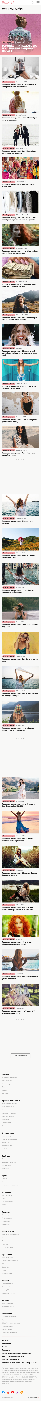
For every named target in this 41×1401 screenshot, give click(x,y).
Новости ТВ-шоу (7, 1283)
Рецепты (5, 1178)
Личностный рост (8, 1218)
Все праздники (7, 1273)
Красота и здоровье (11, 1101)
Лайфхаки (5, 1168)
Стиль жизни (8, 1232)
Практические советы (9, 1139)
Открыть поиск (33, 2)
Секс (3, 1198)
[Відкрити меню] (38, 2)
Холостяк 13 (6, 1287)
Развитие (6, 1212)
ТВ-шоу (5, 1281)
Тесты (4, 1241)
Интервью (5, 1093)
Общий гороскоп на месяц (11, 1323)
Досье (4, 1087)
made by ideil (33, 1397)
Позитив (5, 1244)
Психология (6, 1221)
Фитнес (4, 1126)
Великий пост (6, 1267)
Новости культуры (8, 1306)
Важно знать (6, 1224)
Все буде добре (8, 42)
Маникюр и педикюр (9, 1113)
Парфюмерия (6, 1123)
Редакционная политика (13, 1356)
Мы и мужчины (7, 1195)
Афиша (5, 1300)
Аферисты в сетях (8, 1293)
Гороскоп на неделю (9, 1320)
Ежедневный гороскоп (9, 1332)
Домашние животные (9, 1162)
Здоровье (5, 1119)
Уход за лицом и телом (9, 1103)
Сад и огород (6, 1165)
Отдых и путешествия (9, 1238)
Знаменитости (7, 1080)
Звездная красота (8, 1084)
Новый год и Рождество (10, 1261)
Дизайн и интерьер (8, 1159)
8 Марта (5, 1264)
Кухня (4, 1176)
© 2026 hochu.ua (7, 1397)
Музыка (4, 1090)
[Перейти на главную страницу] (7, 2)
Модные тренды (7, 1145)
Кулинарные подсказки (10, 1185)
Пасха (4, 1270)
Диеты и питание (8, 1116)
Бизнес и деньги (7, 1215)
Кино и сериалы (7, 1303)
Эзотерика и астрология (10, 1234)
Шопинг (4, 1149)
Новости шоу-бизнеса (9, 1077)
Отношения (7, 1192)
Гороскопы (7, 1314)
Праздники (7, 1255)
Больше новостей (20, 1056)
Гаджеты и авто (7, 1247)
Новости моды (7, 1136)
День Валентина (7, 1257)
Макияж (4, 1110)
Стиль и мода (8, 1133)
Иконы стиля (6, 1142)
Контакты (6, 1344)
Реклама (6, 1350)
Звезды (5, 1075)
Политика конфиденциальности (16, 1353)
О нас (4, 1347)
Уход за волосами (8, 1107)
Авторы (5, 1341)
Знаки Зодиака (7, 1329)
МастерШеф (6, 1290)
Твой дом (6, 1156)
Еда (3, 1182)
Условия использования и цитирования (19, 1363)
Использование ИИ (10, 1360)
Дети (4, 1205)
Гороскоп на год (7, 1326)
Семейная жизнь (7, 1201)
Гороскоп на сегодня (9, 1317)
